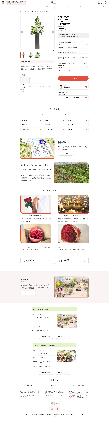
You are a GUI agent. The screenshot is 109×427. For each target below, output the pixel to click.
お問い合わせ (41, 414)
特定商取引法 (56, 414)
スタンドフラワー (26, 11)
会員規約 (67, 414)
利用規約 (72, 414)
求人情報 (77, 414)
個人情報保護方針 (49, 414)
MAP (46, 353)
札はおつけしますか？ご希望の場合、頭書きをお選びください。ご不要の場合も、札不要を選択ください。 (73, 41)
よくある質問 (34, 414)
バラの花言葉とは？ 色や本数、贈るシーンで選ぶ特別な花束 (54, 416)
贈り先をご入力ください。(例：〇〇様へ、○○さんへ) (70, 52)
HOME (21, 11)
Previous (22, 32)
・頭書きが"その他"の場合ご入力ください (67, 47)
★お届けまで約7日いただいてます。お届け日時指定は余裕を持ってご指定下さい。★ (73, 64)
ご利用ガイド (27, 414)
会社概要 (62, 414)
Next (53, 32)
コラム (82, 414)
